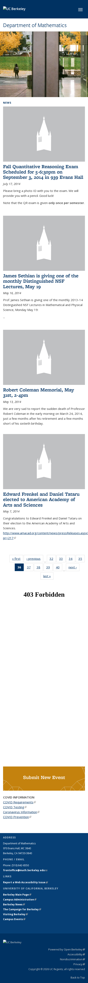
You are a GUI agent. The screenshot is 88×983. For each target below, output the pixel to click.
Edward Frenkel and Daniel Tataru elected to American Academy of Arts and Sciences (41, 499)
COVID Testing (15, 807)
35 (81, 559)
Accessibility (76, 954)
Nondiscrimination (72, 959)
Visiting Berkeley (15, 914)
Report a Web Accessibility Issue (25, 882)
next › (74, 567)
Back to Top (78, 977)
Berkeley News (14, 904)
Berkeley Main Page (17, 894)
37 (30, 568)
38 (40, 568)
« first (17, 559)
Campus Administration (19, 899)
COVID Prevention (17, 817)
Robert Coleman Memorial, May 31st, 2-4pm (38, 392)
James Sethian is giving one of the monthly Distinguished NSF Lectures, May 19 (40, 281)
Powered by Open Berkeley (66, 949)
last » (48, 576)
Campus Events (14, 919)
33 (62, 559)
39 (49, 568)
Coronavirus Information (21, 812)
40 (59, 568)
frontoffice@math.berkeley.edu (25, 870)
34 (72, 559)
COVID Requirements (19, 802)
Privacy (79, 964)
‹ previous (34, 559)
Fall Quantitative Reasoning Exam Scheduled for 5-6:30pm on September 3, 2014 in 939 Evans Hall (43, 171)
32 (53, 559)
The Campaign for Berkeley (22, 909)
